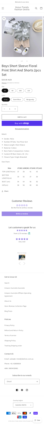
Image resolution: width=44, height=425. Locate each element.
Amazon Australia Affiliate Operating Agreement (18, 294)
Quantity (4, 104)
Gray (6, 99)
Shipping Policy (10, 341)
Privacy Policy (9, 325)
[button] (2, 8)
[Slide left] (17, 61)
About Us (8, 301)
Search (7, 283)
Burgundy (30, 99)
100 (20, 91)
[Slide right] (26, 61)
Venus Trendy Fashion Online (19, 421)
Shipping (4, 83)
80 (5, 91)
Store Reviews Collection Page (15, 306)
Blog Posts (8, 311)
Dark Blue (17, 99)
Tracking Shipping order (13, 346)
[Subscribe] (36, 381)
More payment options (22, 128)
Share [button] (6, 191)
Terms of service (10, 335)
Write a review (22, 214)
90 (12, 91)
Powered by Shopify (31, 421)
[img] (22, 230)
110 (28, 91)
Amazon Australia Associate (15, 288)
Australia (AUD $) (20, 405)
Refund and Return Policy (14, 330)
